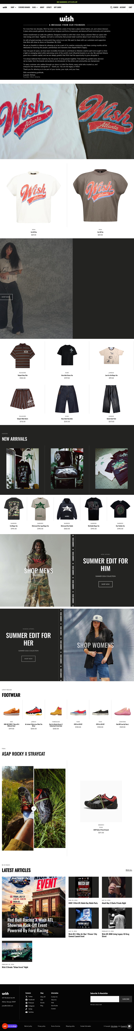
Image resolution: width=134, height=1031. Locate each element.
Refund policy (28, 1026)
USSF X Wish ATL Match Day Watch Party (83, 903)
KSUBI (67, 373)
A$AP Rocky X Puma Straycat (101, 830)
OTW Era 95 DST (78, 724)
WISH (33, 229)
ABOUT (42, 7)
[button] (4, 288)
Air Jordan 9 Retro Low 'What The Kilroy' (33, 725)
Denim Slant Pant (111, 419)
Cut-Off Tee (34, 232)
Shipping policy (70, 1026)
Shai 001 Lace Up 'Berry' (122, 724)
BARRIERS (14, 523)
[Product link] (33, 200)
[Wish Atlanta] (5, 7)
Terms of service (55, 1026)
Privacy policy (41, 1026)
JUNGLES (111, 373)
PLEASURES (22, 373)
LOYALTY (49, 7)
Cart (130, 7)
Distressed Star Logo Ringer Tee (40, 526)
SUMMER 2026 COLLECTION (106, 576)
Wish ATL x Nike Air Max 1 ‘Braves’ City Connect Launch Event (83, 935)
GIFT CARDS (57, 7)
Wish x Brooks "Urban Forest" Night (15, 967)
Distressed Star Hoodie (67, 526)
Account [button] (123, 7)
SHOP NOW (67, 297)
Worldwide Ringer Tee (93, 526)
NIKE (11, 722)
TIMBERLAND (56, 722)
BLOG (34, 7)
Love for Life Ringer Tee (111, 375)
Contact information (85, 1026)
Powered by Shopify (126, 1026)
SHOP (12, 7)
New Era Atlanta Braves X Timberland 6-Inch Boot (55, 725)
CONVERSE (122, 722)
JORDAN (33, 722)
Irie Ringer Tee (13, 526)
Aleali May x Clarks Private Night (114, 903)
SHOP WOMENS (95, 645)
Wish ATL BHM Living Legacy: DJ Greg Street (115, 935)
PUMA (101, 827)
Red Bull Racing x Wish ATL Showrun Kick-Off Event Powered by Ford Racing (30, 925)
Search (115, 7)
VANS (78, 722)
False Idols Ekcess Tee (67, 375)
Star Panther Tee (120, 526)
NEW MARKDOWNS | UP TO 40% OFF (67, 2)
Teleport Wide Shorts (22, 419)
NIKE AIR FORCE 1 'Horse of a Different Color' (11, 725)
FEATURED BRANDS (24, 7)
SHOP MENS (38, 570)
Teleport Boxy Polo (22, 375)
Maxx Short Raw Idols (67, 419)
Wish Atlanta (114, 1026)
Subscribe (125, 999)
